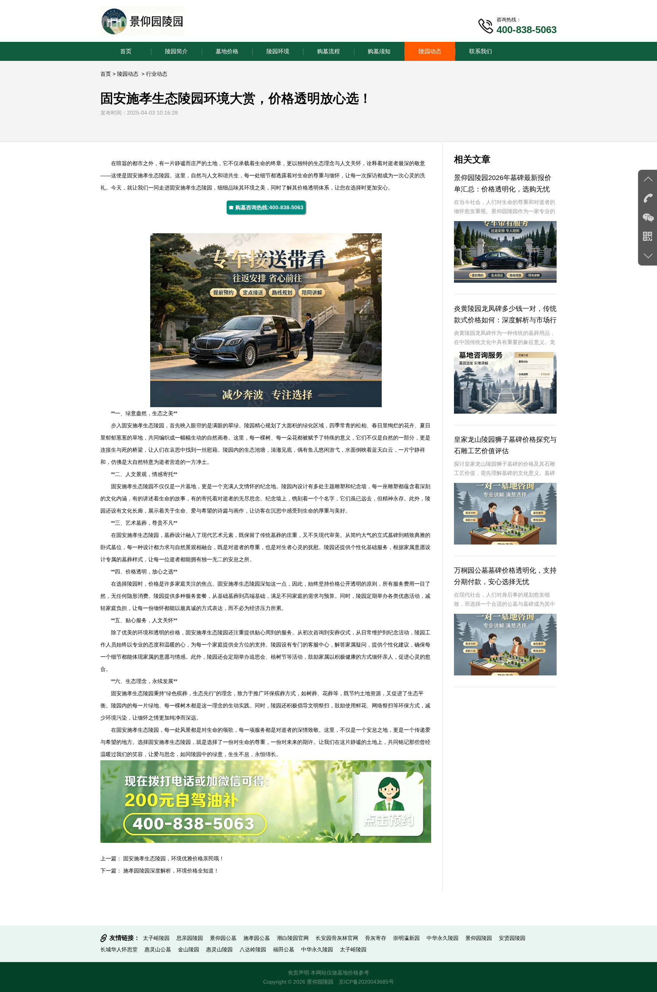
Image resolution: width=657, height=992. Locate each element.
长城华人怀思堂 (119, 949)
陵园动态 (430, 51)
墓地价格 (227, 51)
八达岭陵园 (253, 949)
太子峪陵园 (156, 938)
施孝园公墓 (256, 938)
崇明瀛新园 (406, 938)
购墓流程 (328, 51)
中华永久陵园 (443, 938)
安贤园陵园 (512, 938)
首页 (126, 51)
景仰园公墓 (223, 938)
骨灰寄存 (375, 938)
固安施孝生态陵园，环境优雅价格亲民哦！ (173, 858)
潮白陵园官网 (293, 938)
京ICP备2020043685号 (366, 982)
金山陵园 (188, 949)
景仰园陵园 (478, 938)
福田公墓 (283, 949)
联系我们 (480, 51)
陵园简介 (176, 51)
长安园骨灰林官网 (337, 938)
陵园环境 (278, 51)
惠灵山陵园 (219, 949)
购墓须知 (379, 51)
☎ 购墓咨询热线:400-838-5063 (266, 207)
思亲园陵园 (189, 938)
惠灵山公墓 (157, 949)
